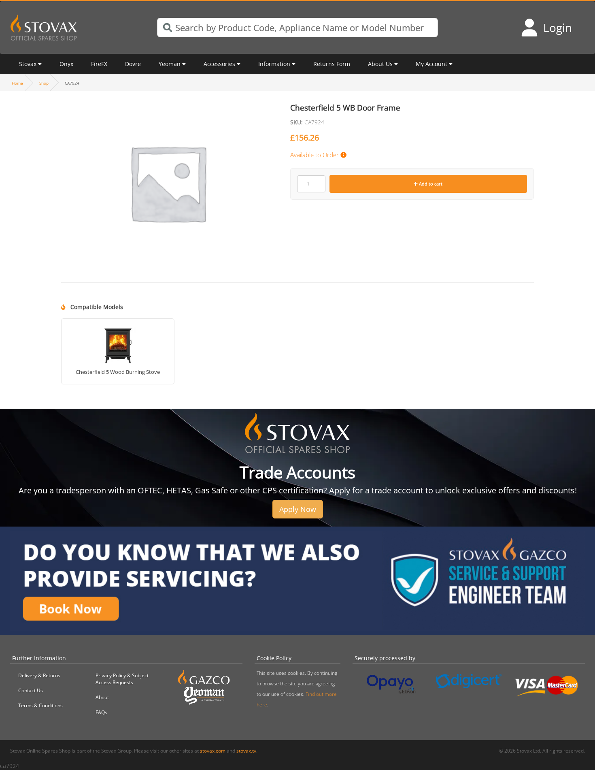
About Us (380, 64)
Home (17, 83)
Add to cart (430, 184)
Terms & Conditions (40, 705)
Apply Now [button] (297, 509)
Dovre (133, 64)
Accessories (219, 64)
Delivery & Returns (39, 675)
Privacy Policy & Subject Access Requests (122, 679)
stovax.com (212, 750)
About (102, 697)
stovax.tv (246, 750)
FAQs (101, 712)
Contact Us (30, 690)
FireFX (99, 64)
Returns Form (331, 64)
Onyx (66, 64)
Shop (44, 83)
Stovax (27, 64)
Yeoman (170, 64)
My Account (431, 64)
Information (274, 64)
